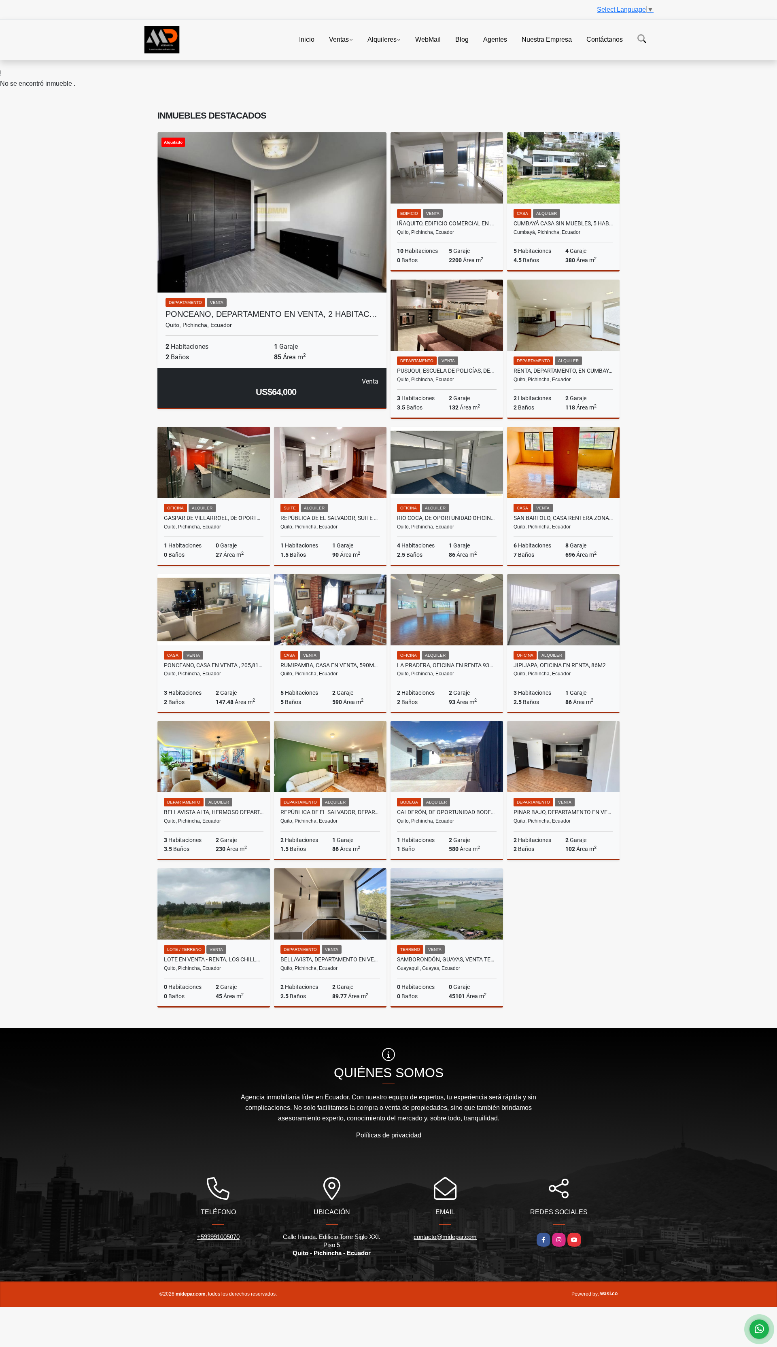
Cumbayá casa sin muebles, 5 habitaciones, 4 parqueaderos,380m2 (563, 223)
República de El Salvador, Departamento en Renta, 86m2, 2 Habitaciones (330, 812)
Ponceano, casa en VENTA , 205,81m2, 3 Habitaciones (213, 665)
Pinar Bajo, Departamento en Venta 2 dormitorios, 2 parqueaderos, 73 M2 (563, 812)
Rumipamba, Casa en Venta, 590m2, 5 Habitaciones (330, 665)
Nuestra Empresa (547, 39)
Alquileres (382, 39)
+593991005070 (218, 1236)
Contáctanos (604, 39)
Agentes (495, 39)
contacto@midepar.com (445, 1236)
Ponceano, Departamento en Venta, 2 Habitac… (271, 314)
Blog (462, 39)
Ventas (339, 39)
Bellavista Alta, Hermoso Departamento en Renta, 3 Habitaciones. (213, 812)
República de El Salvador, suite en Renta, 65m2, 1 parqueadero (330, 518)
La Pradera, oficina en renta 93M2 (447, 665)
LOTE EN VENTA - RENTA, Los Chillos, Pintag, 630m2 (213, 959)
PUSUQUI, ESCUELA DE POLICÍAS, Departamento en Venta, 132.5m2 (447, 370)
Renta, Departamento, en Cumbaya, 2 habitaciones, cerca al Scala (563, 370)
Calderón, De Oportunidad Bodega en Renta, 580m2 (447, 812)
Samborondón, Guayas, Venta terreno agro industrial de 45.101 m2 (447, 959)
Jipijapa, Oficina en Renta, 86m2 (560, 665)
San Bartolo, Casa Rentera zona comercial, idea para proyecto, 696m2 (563, 518)
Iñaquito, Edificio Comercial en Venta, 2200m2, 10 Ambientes (447, 223)
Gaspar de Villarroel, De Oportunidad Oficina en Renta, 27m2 (213, 518)
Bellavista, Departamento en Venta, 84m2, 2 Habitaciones (330, 959)
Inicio (306, 39)
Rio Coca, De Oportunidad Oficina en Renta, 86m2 (447, 518)
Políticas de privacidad (388, 1135)
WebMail (428, 39)
